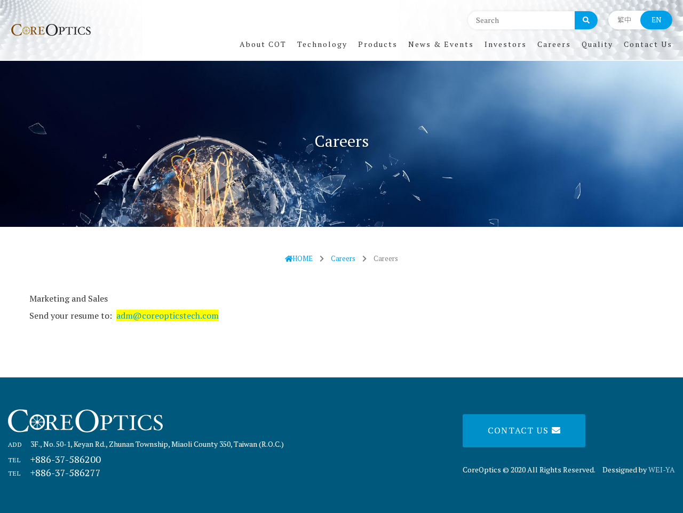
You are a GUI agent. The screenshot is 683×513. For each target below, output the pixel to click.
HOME (302, 258)
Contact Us (648, 44)
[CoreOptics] (51, 30)
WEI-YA (661, 469)
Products (378, 44)
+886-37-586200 (54, 459)
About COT (263, 44)
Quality (597, 44)
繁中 (624, 20)
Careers (554, 44)
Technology (322, 44)
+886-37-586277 (54, 472)
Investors (506, 44)
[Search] (586, 19)
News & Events (441, 44)
